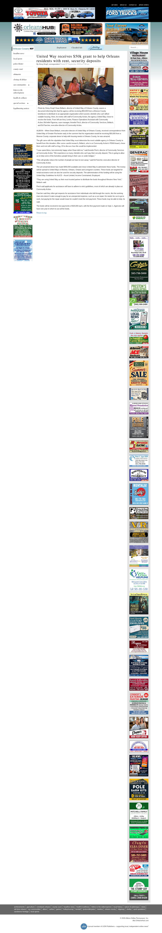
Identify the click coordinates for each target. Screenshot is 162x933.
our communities (34, 909)
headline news (18, 53)
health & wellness (20, 97)
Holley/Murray (68, 909)
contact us (133, 5)
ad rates (114, 5)
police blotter (18, 63)
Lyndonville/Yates (89, 909)
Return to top (41, 213)
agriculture (31, 907)
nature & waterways (131, 907)
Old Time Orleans (20, 909)
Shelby (129, 909)
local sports (17, 58)
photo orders (144, 5)
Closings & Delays (20, 79)
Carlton (51, 909)
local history (117, 907)
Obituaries (17, 74)
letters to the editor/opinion (18, 91)
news (143, 907)
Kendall (78, 909)
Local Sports (35, 912)
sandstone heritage (21, 912)
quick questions (139, 909)
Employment (61, 47)
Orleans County (110, 909)
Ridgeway (121, 909)
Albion (45, 909)
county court (18, 69)
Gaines (58, 909)
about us (123, 5)
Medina (100, 909)
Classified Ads (77, 47)
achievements (19, 907)
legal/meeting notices (21, 108)
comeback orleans (43, 907)
